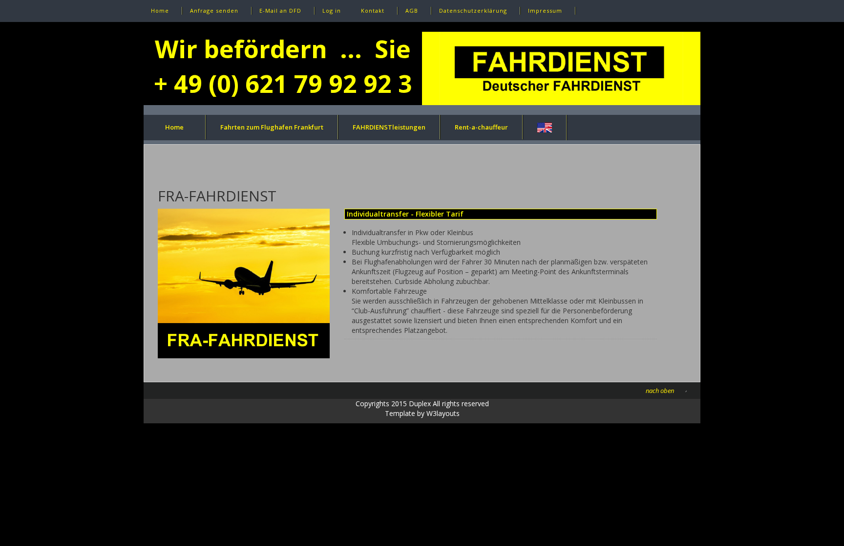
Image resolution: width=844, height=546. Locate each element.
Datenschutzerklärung (473, 10)
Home (160, 10)
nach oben (660, 390)
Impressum (545, 10)
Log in (331, 10)
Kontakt (372, 10)
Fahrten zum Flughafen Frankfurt (271, 127)
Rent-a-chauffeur (481, 127)
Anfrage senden (214, 10)
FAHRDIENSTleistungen (389, 127)
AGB (411, 10)
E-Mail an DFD (280, 10)
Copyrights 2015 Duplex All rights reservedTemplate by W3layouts (422, 408)
